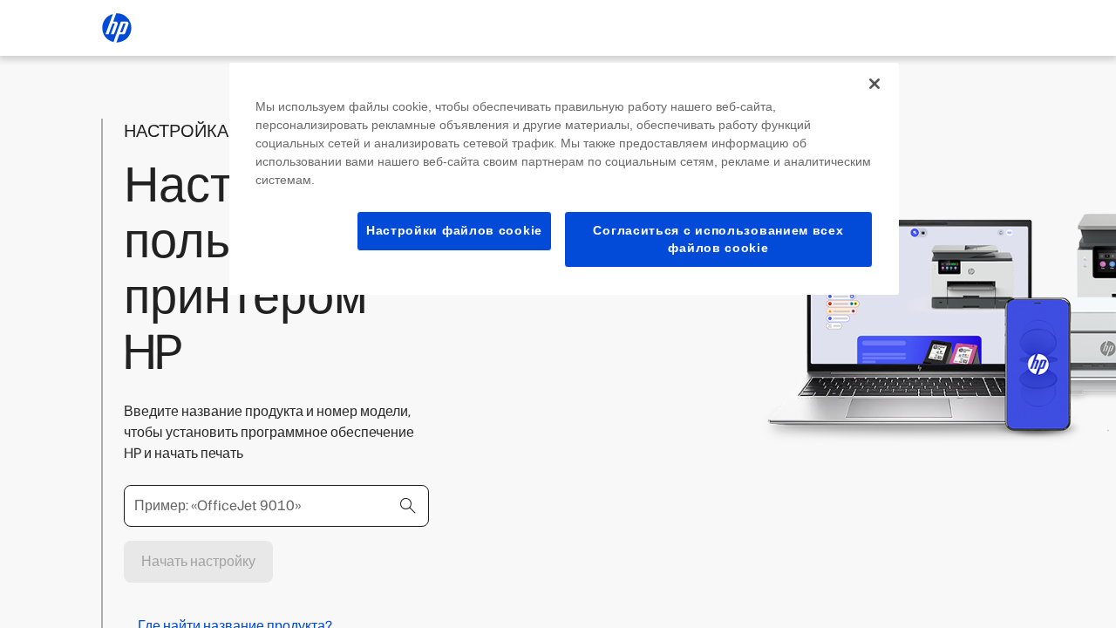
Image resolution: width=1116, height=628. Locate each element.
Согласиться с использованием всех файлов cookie (718, 239)
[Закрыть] (874, 84)
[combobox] (276, 506)
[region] (564, 179)
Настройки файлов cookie (454, 230)
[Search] (408, 506)
